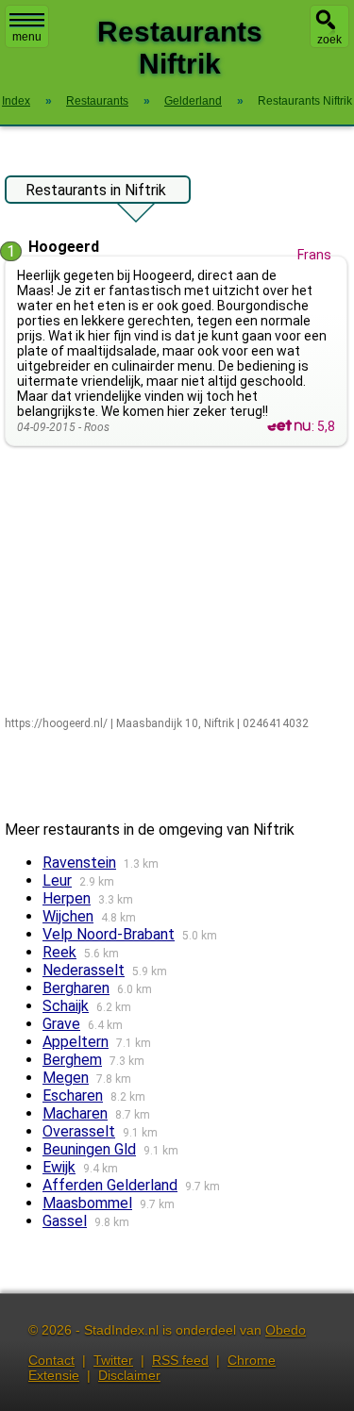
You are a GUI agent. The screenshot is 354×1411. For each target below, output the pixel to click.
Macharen (75, 1113)
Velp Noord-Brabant (108, 934)
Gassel (64, 1221)
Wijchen (67, 916)
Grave (61, 1024)
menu (27, 36)
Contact (51, 1360)
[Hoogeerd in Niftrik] (289, 426)
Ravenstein (79, 863)
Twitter (113, 1360)
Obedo (285, 1329)
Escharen (72, 1095)
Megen (65, 1078)
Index (16, 101)
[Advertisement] (177, 582)
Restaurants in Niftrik (95, 190)
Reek (59, 952)
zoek (329, 39)
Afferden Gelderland (109, 1185)
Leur (57, 880)
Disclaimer (129, 1375)
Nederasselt (83, 970)
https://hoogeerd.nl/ (56, 723)
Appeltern (75, 1042)
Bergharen (76, 988)
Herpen (66, 898)
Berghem (72, 1060)
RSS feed (180, 1360)
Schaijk (65, 1006)
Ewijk (59, 1167)
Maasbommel (87, 1203)
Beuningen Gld (89, 1149)
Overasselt (78, 1131)
